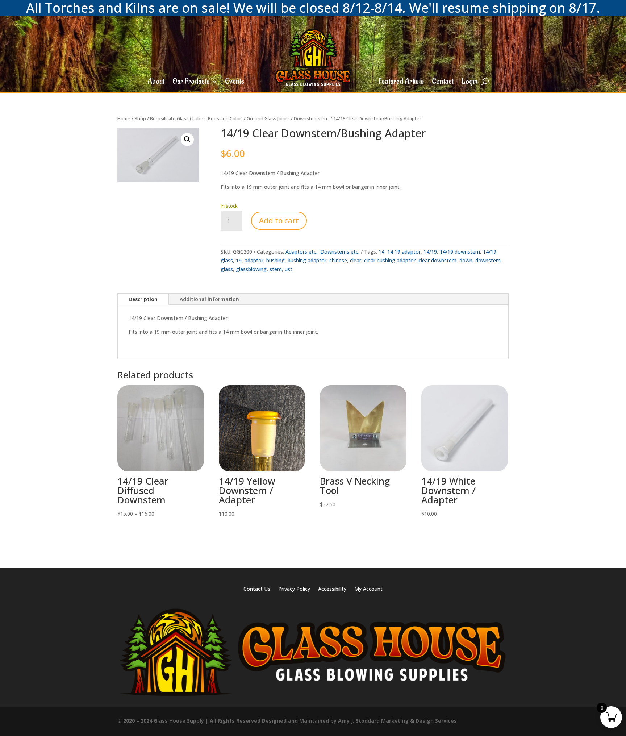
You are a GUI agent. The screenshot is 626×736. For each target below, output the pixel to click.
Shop (140, 118)
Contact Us (256, 589)
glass (227, 269)
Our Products (191, 82)
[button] (187, 139)
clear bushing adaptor (390, 260)
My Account (368, 589)
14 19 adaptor (404, 251)
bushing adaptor (307, 260)
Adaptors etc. (301, 251)
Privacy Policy (294, 589)
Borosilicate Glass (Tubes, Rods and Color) (196, 118)
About (155, 82)
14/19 (430, 251)
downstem (488, 260)
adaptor (254, 260)
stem (276, 269)
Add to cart (279, 220)
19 (239, 260)
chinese (338, 260)
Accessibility (332, 589)
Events (234, 82)
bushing (275, 260)
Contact (443, 82)
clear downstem (437, 260)
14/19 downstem (460, 251)
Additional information (209, 299)
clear (355, 260)
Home (123, 118)
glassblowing (251, 269)
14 (381, 251)
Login (469, 82)
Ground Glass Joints (268, 118)
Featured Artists (401, 82)
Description (143, 299)
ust (288, 269)
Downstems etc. (311, 118)
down (465, 260)
